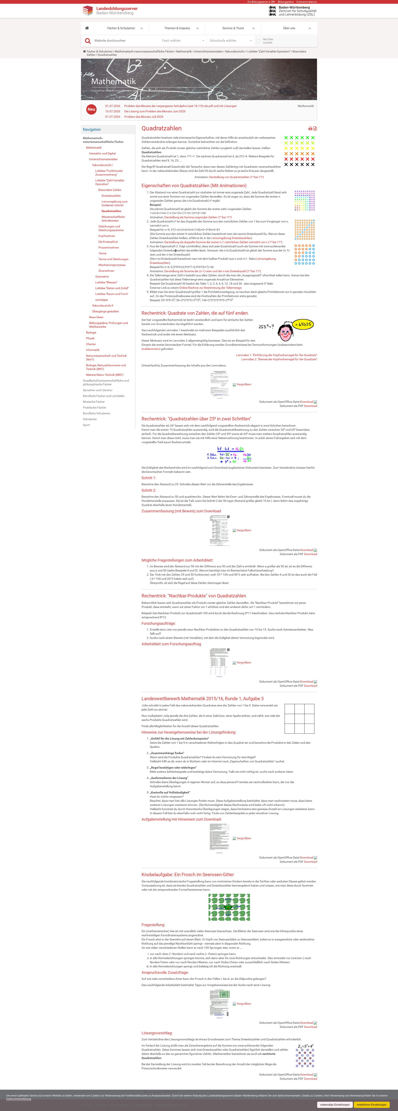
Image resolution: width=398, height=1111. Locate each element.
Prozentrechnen (108, 247)
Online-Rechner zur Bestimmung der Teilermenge (210, 287)
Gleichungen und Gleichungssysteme (111, 228)
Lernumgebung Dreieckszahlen (231, 238)
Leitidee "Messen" (106, 282)
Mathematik (184, 51)
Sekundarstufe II (102, 305)
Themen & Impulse (177, 28)
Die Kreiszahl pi (108, 241)
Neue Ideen (96, 317)
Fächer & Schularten (121, 28)
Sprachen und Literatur (98, 390)
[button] (87, 28)
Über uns (289, 28)
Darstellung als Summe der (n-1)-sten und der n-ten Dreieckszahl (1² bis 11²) (212, 271)
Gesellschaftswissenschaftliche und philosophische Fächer (106, 382)
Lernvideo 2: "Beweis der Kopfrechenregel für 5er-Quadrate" (279, 359)
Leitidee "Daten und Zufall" (112, 288)
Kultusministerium (306, 1)
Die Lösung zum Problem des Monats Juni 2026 (155, 111)
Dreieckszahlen (111, 195)
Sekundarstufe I (235, 51)
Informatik (93, 350)
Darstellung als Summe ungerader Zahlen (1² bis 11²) (198, 217)
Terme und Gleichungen (113, 259)
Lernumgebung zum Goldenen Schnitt (114, 203)
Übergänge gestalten (105, 311)
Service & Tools (233, 28)
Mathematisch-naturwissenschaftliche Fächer (144, 51)
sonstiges (101, 299)
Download (306, 401)
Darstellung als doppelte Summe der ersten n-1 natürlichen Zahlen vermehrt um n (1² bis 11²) (223, 242)
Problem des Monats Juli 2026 (143, 116)
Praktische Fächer (94, 407)
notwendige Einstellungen (335, 1104)
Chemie (91, 344)
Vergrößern (244, 384)
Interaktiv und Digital (102, 153)
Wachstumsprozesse (111, 265)
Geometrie (102, 276)
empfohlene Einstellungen (372, 1104)
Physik (90, 338)
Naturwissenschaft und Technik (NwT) (106, 357)
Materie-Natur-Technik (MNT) (105, 374)
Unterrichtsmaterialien (208, 51)
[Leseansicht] (315, 127)
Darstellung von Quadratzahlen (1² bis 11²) (236, 177)
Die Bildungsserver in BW (261, 1)
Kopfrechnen (106, 236)
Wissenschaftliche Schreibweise (113, 218)
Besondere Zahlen (109, 190)
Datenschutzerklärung (18, 1099)
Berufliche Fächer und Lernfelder (104, 396)
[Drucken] (310, 127)
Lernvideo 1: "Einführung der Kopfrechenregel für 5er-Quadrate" (276, 355)
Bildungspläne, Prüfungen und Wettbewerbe (108, 324)
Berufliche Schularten (96, 413)
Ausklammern (150, 349)
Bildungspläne (286, 1)
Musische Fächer (94, 401)
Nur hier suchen (268, 41)
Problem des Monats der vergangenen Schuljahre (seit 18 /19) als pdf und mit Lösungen (180, 106)
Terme (102, 253)
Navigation (92, 129)
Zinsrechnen (106, 270)
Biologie (91, 332)
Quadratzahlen (111, 211)
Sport (86, 425)
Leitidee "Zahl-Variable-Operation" (269, 51)
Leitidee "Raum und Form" (111, 294)
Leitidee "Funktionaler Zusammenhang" (109, 172)
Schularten (90, 419)
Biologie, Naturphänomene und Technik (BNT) (106, 367)
